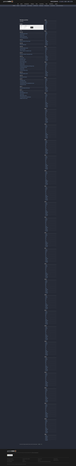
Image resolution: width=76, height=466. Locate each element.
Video (46, 3)
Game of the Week (29, 5)
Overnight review (22, 80)
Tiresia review (22, 68)
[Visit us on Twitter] (51, 1)
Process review (22, 63)
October (46, 42)
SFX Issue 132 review (23, 44)
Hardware (32, 3)
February (46, 22)
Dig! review (21, 91)
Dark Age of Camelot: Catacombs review (26, 54)
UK (41, 444)
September (46, 41)
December (46, 60)
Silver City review (22, 49)
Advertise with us (55, 460)
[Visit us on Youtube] (53, 1)
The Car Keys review (23, 81)
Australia (39, 444)
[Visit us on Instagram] (56, 1)
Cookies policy (55, 458)
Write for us (24, 461)
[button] (71, 1)
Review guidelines (9, 461)
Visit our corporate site (35, 452)
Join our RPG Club (53, 5)
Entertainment (26, 3)
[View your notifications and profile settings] (68, 1)
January (46, 21)
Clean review (22, 94)
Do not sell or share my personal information (44, 461)
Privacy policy (40, 458)
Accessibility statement (10, 460)
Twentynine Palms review (24, 70)
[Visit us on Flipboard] (52, 1)
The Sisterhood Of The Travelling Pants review (27, 83)
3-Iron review (22, 57)
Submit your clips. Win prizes (59, 5)
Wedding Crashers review (24, 73)
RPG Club (18, 5)
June (45, 53)
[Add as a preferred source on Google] (10, 455)
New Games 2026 (36, 5)
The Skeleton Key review (24, 33)
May (45, 52)
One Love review (22, 60)
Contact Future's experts (26, 458)
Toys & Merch (41, 3)
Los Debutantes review (23, 67)
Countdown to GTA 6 (23, 5)
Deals (36, 3)
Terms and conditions (10, 458)
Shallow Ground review (23, 36)
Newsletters (51, 3)
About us (39, 460)
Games (21, 3)
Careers (24, 460)
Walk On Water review (23, 95)
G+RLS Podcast (41, 5)
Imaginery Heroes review (23, 98)
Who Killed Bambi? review (24, 92)
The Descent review (23, 84)
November (46, 43)
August (46, 29)
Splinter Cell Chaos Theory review (25, 41)
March (46, 23)
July (45, 28)
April (45, 51)
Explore (56, 3)
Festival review (22, 64)
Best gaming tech (47, 5)
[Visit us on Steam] (57, 1)
